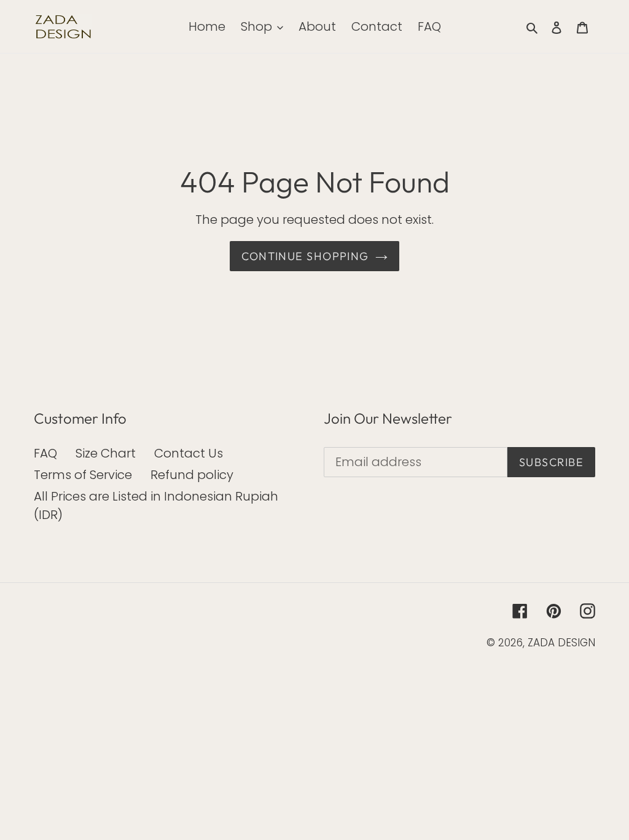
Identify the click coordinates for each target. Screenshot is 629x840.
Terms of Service (83, 474)
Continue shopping (305, 256)
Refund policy (191, 474)
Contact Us (188, 453)
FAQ (45, 453)
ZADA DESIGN (561, 642)
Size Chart (106, 453)
